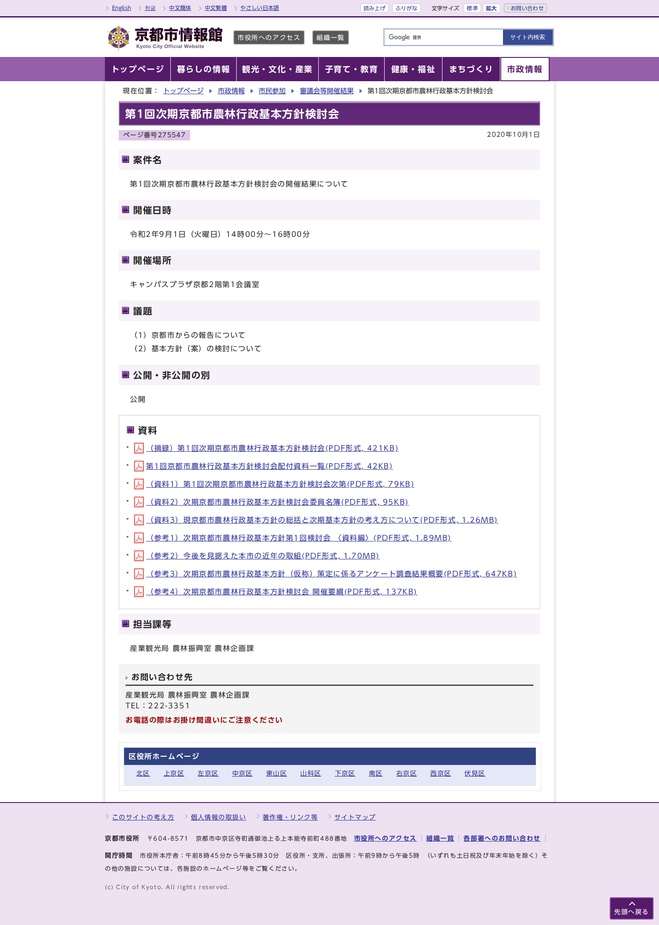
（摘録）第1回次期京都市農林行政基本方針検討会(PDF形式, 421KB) (272, 448)
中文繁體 (216, 7)
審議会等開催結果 (327, 90)
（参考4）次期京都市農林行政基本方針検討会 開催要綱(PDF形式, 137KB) (281, 591)
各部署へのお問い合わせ (502, 838)
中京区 (242, 773)
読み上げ (375, 8)
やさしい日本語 (259, 7)
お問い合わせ (527, 8)
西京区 (440, 773)
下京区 (345, 773)
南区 (376, 773)
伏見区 (474, 773)
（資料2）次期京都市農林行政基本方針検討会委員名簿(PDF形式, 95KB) (277, 502)
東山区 (276, 773)
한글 (150, 7)
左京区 (208, 773)
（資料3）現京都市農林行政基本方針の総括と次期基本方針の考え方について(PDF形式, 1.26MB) (322, 520)
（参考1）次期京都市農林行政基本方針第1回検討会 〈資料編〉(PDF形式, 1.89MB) (298, 537)
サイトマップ (355, 817)
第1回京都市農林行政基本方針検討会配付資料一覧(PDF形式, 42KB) (269, 466)
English (121, 7)
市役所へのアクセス (269, 37)
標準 (472, 8)
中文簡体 (180, 7)
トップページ (183, 90)
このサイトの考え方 (143, 817)
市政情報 (231, 90)
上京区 (174, 773)
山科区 (310, 773)
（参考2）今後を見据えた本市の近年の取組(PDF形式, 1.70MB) (263, 555)
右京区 (406, 773)
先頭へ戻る (631, 911)
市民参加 (272, 90)
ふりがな (406, 8)
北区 (143, 773)
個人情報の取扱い (219, 817)
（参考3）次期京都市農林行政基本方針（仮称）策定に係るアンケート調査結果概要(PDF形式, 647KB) (331, 573)
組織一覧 (330, 37)
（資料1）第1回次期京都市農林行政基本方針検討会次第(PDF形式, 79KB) (280, 484)
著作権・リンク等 (290, 817)
